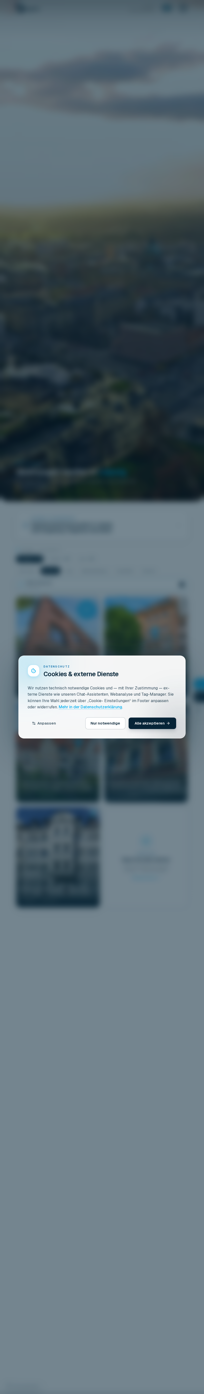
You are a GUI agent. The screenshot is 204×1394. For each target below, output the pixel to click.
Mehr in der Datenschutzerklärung (90, 707)
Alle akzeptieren (150, 723)
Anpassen (46, 723)
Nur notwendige (105, 723)
